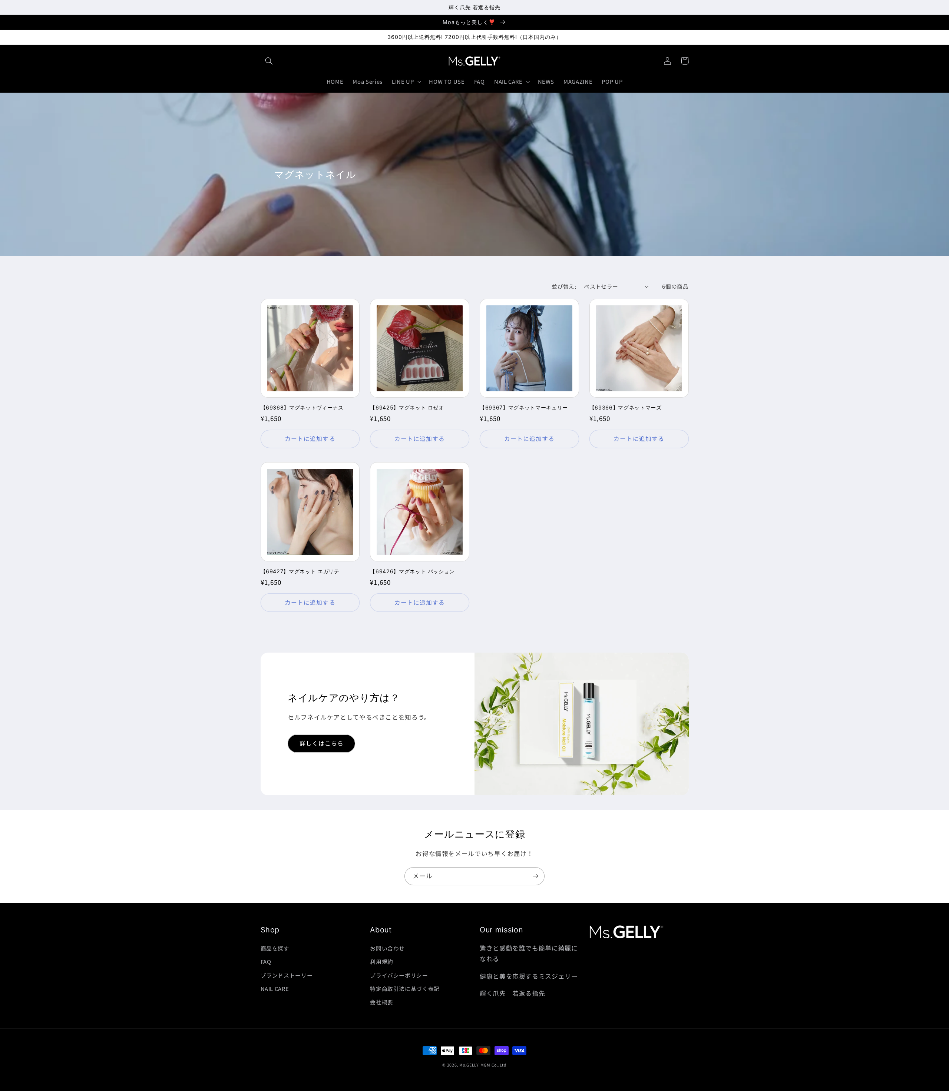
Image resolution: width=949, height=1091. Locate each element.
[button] (269, 60)
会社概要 (381, 1002)
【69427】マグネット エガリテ (300, 571)
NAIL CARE (275, 988)
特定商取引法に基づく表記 (405, 988)
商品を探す (275, 948)
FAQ (266, 961)
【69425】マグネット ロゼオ (407, 407)
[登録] (535, 876)
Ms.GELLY (469, 1065)
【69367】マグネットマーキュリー (524, 407)
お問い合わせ (387, 948)
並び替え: (564, 286)
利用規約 (381, 961)
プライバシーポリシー (399, 975)
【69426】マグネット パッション (412, 571)
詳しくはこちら (322, 743)
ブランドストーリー (287, 975)
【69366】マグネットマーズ (625, 407)
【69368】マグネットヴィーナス (302, 407)
